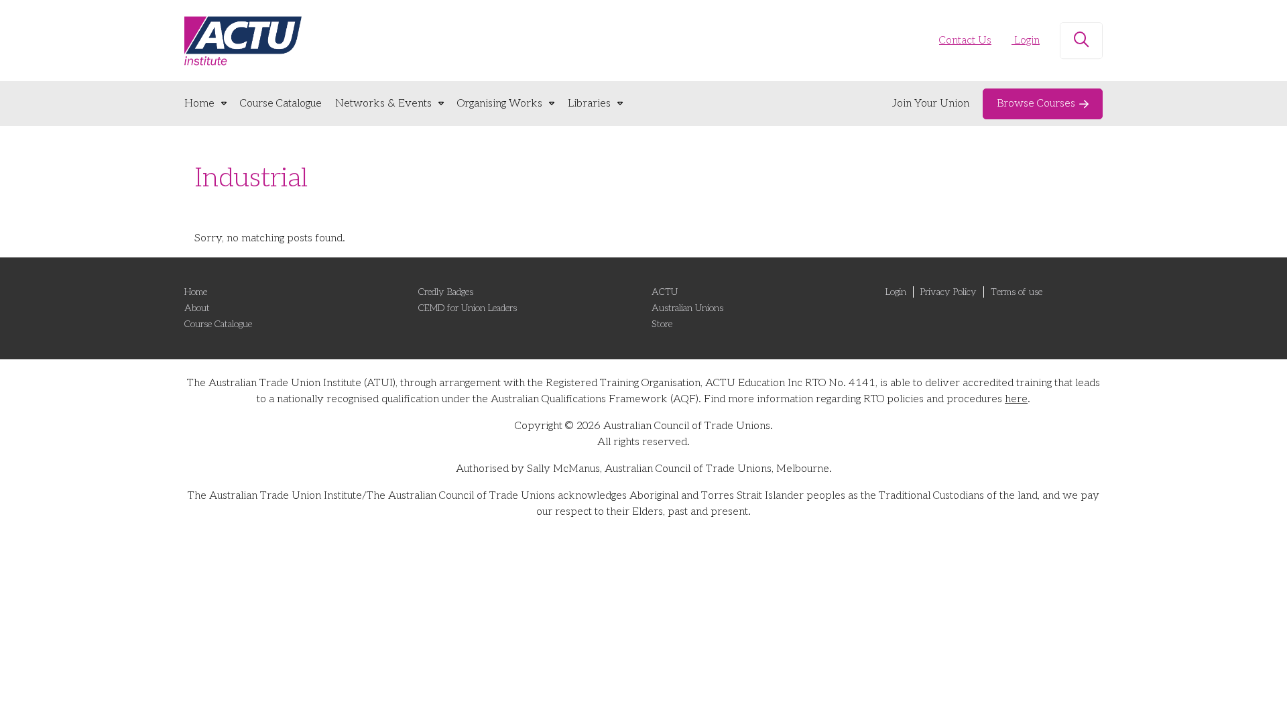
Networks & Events (383, 103)
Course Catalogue (281, 103)
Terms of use (1016, 292)
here (1016, 399)
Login (1026, 40)
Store (662, 324)
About (197, 308)
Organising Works (499, 103)
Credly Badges (445, 292)
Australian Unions (687, 308)
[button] (1081, 41)
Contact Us (965, 40)
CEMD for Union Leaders (467, 308)
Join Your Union (930, 103)
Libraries (589, 103)
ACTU (665, 292)
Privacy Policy (948, 292)
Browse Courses (1036, 103)
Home (199, 103)
